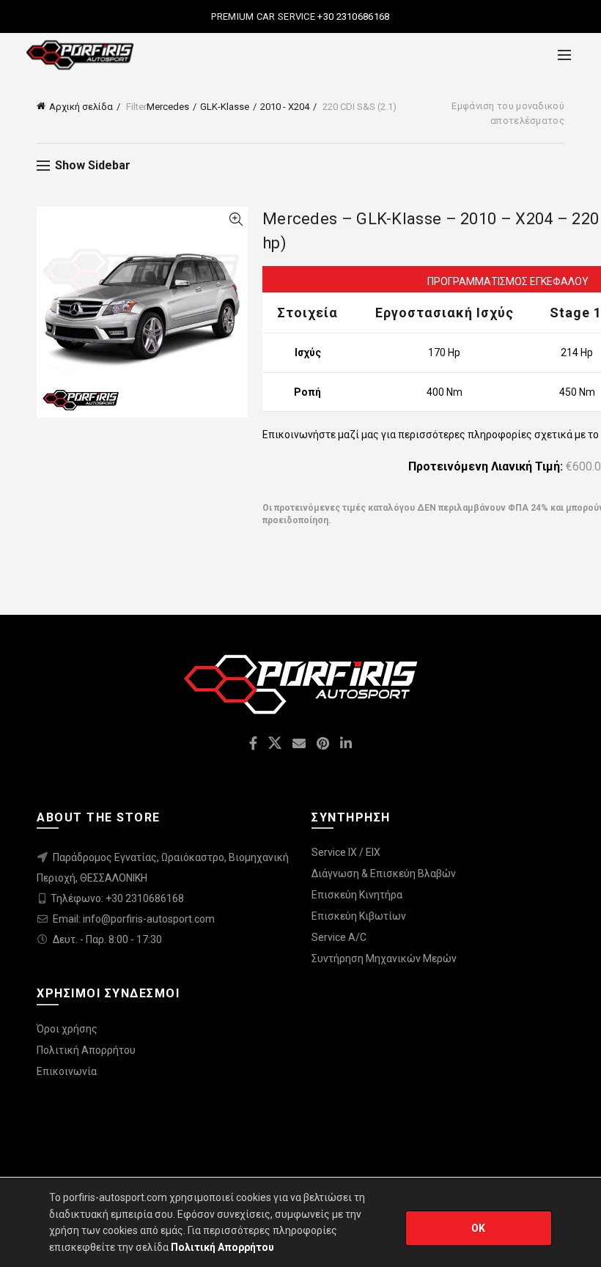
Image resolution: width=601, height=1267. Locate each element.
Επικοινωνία (67, 1071)
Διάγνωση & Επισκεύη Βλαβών (383, 873)
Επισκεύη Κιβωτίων (358, 916)
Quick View (235, 219)
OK (478, 1228)
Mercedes (168, 106)
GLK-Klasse (224, 106)
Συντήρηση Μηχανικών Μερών (384, 958)
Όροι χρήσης (67, 1029)
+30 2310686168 (352, 16)
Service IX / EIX (345, 852)
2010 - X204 (284, 106)
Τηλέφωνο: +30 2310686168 (117, 898)
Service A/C (338, 937)
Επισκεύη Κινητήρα (356, 895)
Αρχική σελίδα (81, 106)
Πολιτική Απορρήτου (86, 1050)
